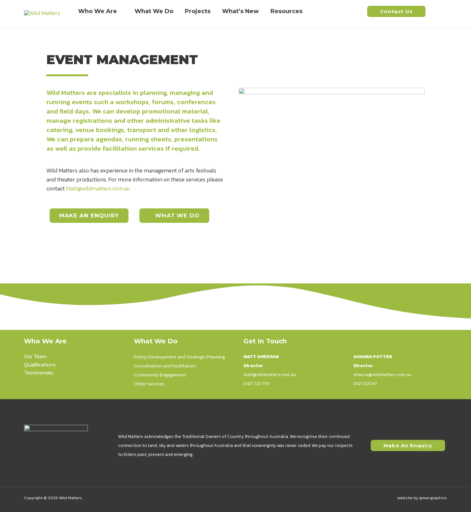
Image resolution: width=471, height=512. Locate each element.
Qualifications (40, 364)
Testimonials (39, 372)
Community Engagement (160, 374)
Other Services (149, 383)
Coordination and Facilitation (165, 365)
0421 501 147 (365, 383)
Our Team (35, 356)
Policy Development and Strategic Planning (179, 356)
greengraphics (433, 498)
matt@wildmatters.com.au (270, 374)
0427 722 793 (256, 383)
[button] (396, 11)
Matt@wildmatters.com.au (98, 188)
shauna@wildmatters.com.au (382, 374)
